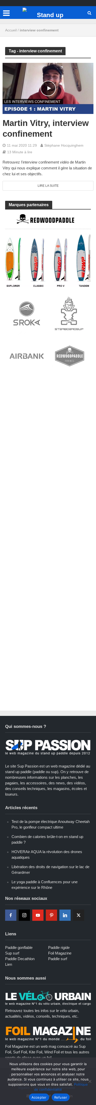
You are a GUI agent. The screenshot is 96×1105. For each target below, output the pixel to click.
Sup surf (12, 953)
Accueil (11, 30)
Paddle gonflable (19, 947)
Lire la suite (48, 186)
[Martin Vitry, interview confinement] (48, 88)
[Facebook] (10, 915)
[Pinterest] (51, 915)
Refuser (60, 1097)
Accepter (39, 1097)
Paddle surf (57, 959)
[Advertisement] (48, 433)
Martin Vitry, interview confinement (46, 128)
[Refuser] (89, 1081)
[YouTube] (38, 915)
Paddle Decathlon (20, 959)
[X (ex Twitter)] (78, 915)
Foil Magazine (59, 953)
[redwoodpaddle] (48, 250)
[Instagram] (24, 915)
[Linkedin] (65, 915)
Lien (8, 964)
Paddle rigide (59, 947)
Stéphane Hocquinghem (63, 145)
